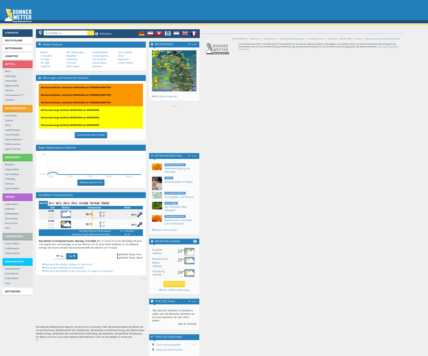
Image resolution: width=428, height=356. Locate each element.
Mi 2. (59, 203)
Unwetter (11, 56)
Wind (7, 227)
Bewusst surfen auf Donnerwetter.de (382, 38)
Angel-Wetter (11, 204)
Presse (358, 38)
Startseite (11, 32)
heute (43, 203)
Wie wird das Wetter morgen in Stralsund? (68, 264)
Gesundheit (12, 157)
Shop (7, 283)
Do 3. (67, 203)
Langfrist (45, 66)
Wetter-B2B (345, 38)
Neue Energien (12, 134)
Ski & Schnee (11, 223)
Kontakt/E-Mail (239, 38)
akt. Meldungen (75, 52)
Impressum (255, 38)
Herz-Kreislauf (12, 174)
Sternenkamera (14, 95)
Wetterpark (12, 291)
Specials (9, 120)
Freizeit (10, 196)
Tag (61, 256)
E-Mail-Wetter (12, 278)
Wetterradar (13, 48)
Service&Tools (14, 261)
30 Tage (94, 203)
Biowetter (10, 164)
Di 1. (51, 203)
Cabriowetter (99, 59)
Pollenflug (10, 178)
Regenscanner (12, 85)
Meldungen (10, 76)
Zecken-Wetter (12, 188)
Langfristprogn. (12, 129)
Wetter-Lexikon (12, 144)
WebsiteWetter (12, 268)
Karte (164, 289)
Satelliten (9, 99)
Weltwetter (105, 33)
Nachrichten (11, 115)
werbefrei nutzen (316, 38)
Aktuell (10, 64)
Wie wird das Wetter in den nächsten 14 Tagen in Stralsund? (78, 271)
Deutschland (13, 40)
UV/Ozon (9, 183)
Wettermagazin (15, 108)
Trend (105, 203)
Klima (8, 125)
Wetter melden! (174, 283)
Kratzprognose (12, 253)
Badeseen (10, 208)
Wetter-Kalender (13, 139)
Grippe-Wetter (12, 169)
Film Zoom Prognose (165, 96)
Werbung (332, 38)
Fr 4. (74, 203)
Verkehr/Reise (14, 236)
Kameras (9, 90)
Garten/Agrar (11, 218)
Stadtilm (157, 250)
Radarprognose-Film (91, 182)
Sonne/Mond (11, 273)
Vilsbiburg (158, 271)
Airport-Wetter (12, 243)
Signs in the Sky (12, 148)
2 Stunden (46, 55)
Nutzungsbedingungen (388, 46)
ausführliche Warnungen (91, 134)
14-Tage (44, 59)
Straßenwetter (12, 248)
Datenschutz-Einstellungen (292, 38)
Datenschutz (270, 38)
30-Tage (44, 62)
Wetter (44, 52)
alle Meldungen (181, 289)
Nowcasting (11, 80)
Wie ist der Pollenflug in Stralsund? (64, 267)
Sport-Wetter (125, 52)
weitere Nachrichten (165, 229)
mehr (194, 44)
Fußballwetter (12, 213)
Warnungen (73, 66)
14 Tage (83, 203)
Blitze (7, 71)
